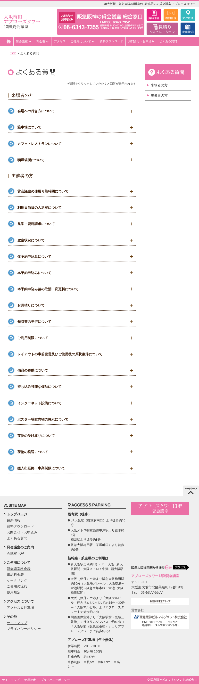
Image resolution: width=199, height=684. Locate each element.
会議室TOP (15, 553)
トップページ (17, 514)
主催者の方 (159, 95)
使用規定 (13, 592)
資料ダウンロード (111, 41)
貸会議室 (22, 41)
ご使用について (81, 41)
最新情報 (13, 520)
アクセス (60, 41)
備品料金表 (15, 575)
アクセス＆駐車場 (20, 608)
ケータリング (17, 580)
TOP (13, 53)
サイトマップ (17, 623)
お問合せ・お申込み (141, 41)
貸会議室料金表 (19, 569)
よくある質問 (168, 41)
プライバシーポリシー (24, 629)
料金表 (41, 41)
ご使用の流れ (17, 586)
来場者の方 (159, 85)
